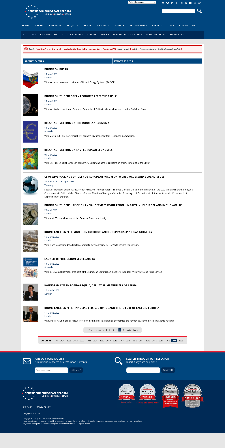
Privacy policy (43, 407)
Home (25, 25)
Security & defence (72, 34)
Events (119, 25)
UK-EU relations (48, 34)
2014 (141, 340)
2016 (128, 340)
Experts (157, 25)
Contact (27, 407)
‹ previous (99, 330)
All (57, 340)
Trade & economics (98, 34)
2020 (102, 340)
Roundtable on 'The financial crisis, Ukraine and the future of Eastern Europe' (101, 308)
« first (89, 330)
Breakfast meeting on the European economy (76, 123)
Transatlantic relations (127, 34)
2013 (148, 340)
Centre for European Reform (47, 11)
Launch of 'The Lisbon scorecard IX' (70, 259)
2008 (181, 340)
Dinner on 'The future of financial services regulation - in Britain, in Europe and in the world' (113, 205)
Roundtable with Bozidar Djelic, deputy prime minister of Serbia (90, 285)
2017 (121, 340)
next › (128, 330)
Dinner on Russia (56, 69)
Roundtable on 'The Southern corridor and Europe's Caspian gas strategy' (98, 232)
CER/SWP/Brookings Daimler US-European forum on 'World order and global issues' (104, 176)
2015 (135, 340)
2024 (75, 340)
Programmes (138, 25)
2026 (62, 340)
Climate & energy (156, 34)
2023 (82, 340)
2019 (108, 340)
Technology (177, 34)
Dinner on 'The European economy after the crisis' (80, 96)
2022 (88, 340)
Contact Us (187, 25)
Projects (73, 25)
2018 (115, 340)
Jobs (171, 25)
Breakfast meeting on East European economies (78, 150)
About (39, 25)
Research (55, 25)
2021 (95, 340)
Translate (142, 5)
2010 (167, 340)
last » (135, 330)
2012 (154, 340)
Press (87, 25)
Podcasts (103, 25)
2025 (69, 340)
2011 (161, 340)
